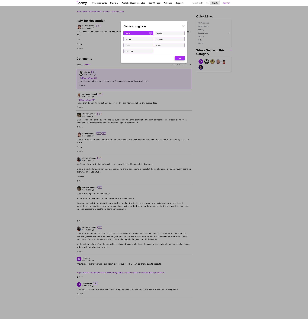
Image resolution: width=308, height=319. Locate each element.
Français (159, 39)
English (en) (197, 3)
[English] (82, 3)
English (127, 33)
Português (129, 51)
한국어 (158, 45)
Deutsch (128, 39)
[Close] (183, 26)
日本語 (127, 45)
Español (159, 33)
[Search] (207, 3)
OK (179, 58)
